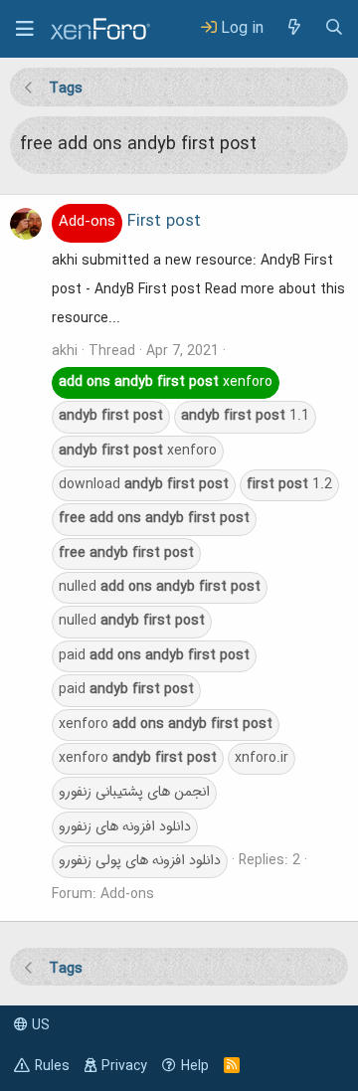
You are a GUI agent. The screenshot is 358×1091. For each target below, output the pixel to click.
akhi (65, 351)
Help (195, 1066)
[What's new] (293, 28)
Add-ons (127, 894)
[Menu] (25, 29)
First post (130, 222)
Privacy (124, 1066)
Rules (52, 1066)
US (39, 1025)
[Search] (334, 28)
